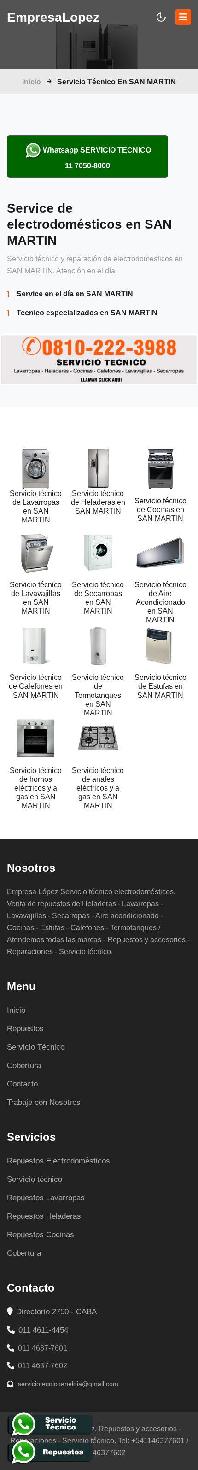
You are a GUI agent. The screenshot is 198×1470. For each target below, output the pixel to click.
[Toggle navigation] (183, 17)
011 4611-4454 (42, 1330)
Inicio (31, 82)
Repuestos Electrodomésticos (58, 1161)
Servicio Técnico (35, 1047)
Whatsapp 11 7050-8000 (97, 158)
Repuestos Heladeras (44, 1216)
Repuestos (25, 1028)
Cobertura (24, 1065)
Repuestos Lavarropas (46, 1197)
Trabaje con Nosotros (44, 1102)
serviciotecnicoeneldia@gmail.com (67, 1383)
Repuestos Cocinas (40, 1234)
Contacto (22, 1084)
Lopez (53, 17)
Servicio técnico (34, 1179)
